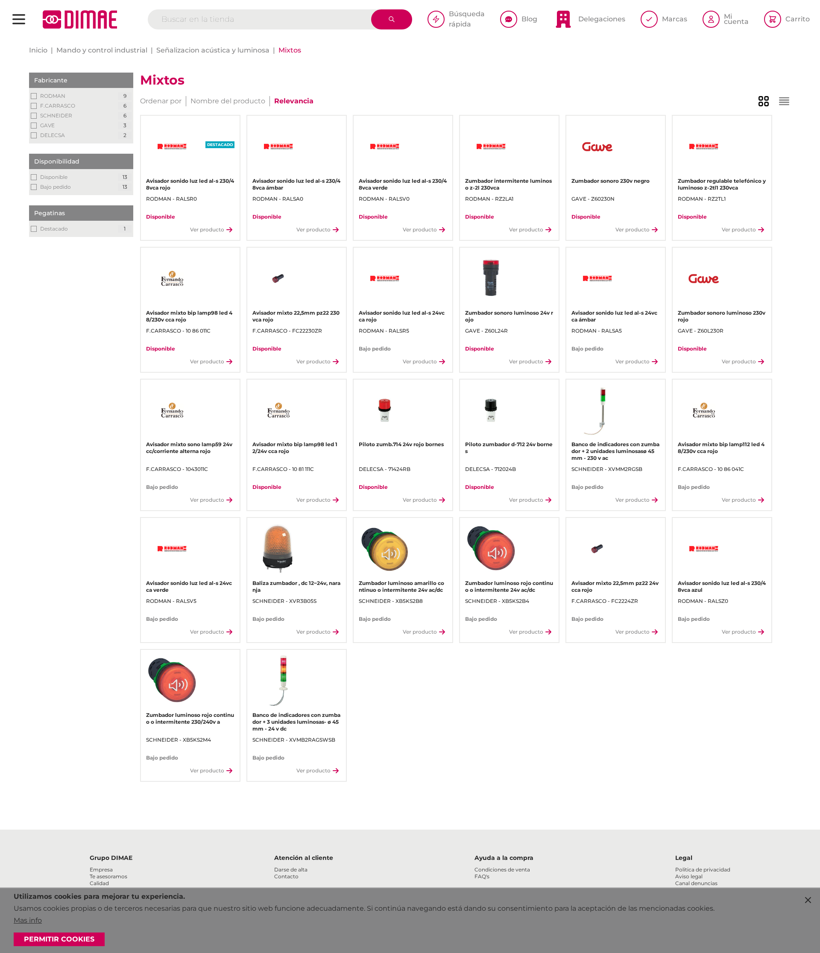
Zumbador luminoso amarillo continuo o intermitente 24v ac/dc (401, 586)
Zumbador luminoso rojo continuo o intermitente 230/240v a (190, 718)
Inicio (38, 50)
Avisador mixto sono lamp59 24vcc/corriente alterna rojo (189, 447)
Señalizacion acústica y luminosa (212, 50)
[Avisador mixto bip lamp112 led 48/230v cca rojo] (703, 410)
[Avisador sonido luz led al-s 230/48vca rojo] (172, 146)
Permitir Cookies (59, 939)
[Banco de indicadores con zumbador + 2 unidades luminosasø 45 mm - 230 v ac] (597, 410)
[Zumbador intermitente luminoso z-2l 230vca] (491, 146)
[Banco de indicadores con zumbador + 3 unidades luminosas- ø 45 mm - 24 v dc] (278, 681)
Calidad (99, 883)
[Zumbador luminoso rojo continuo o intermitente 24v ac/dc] (491, 549)
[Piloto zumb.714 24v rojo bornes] (384, 410)
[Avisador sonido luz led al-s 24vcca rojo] (384, 278)
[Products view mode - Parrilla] (763, 101)
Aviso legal (689, 876)
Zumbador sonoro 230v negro (610, 181)
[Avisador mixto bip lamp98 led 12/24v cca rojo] (278, 410)
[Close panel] (808, 900)
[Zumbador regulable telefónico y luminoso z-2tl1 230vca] (703, 146)
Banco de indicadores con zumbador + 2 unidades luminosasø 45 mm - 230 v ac (615, 451)
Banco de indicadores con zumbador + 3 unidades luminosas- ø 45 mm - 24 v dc (296, 722)
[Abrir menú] (18, 19)
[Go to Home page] (80, 19)
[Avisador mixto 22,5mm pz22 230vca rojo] (278, 278)
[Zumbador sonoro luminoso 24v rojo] (491, 278)
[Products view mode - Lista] (784, 101)
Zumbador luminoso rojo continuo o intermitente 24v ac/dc (509, 586)
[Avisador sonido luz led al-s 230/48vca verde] (384, 146)
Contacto (286, 876)
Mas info (28, 920)
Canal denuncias (696, 883)
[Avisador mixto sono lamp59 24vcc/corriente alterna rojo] (172, 410)
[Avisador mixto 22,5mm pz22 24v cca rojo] (597, 549)
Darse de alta (291, 869)
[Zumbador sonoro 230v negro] (597, 146)
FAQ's (481, 876)
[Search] (391, 19)
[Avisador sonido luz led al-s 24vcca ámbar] (597, 278)
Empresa (101, 869)
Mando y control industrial (101, 50)
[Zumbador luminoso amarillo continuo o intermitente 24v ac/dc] (384, 549)
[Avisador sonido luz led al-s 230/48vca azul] (703, 549)
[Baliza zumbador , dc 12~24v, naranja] (278, 549)
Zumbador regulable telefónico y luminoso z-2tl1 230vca (722, 184)
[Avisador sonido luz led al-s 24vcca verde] (172, 549)
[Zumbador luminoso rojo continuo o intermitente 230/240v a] (172, 681)
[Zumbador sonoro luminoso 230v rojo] (703, 278)
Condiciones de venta (502, 869)
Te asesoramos (108, 876)
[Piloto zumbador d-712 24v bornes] (491, 410)
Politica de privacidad (702, 869)
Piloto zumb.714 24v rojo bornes (401, 444)
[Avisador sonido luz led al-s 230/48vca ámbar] (278, 146)
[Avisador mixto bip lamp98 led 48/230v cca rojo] (172, 278)
